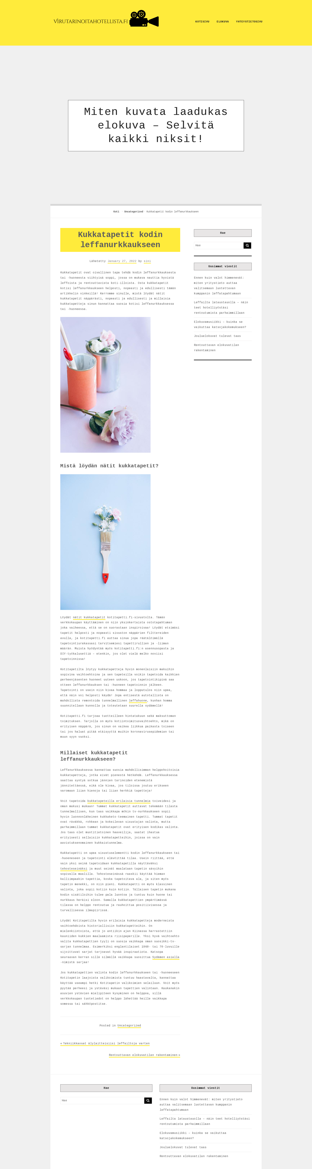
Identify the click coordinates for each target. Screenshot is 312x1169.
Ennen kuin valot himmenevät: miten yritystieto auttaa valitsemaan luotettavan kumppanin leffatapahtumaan (201, 1105)
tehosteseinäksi (73, 868)
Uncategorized (133, 211)
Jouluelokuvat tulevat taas (217, 336)
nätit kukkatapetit (89, 617)
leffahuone (138, 700)
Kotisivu (202, 21)
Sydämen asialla (165, 957)
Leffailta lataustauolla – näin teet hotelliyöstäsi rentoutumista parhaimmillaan (221, 308)
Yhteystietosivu (249, 21)
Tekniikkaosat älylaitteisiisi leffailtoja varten (106, 1043)
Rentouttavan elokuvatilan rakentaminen (143, 1055)
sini (147, 261)
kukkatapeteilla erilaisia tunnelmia (119, 801)
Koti (117, 211)
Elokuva (223, 21)
